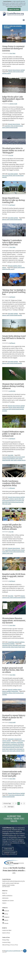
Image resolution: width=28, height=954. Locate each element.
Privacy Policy (5, 940)
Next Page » (11, 807)
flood (3, 745)
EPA (23, 500)
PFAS (3, 504)
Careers (4, 903)
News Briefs (10, 174)
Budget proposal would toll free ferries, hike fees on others (13, 670)
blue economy (21, 740)
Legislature (15, 265)
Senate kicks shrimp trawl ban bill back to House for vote (14, 338)
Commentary (11, 739)
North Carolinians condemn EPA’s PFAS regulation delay (11, 483)
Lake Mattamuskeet (18, 126)
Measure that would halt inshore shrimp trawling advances (13, 386)
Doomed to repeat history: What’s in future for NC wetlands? (13, 717)
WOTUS (23, 460)
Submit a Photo (6, 933)
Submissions (5, 898)
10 (5, 806)
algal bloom (7, 126)
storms (14, 749)
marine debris (5, 551)
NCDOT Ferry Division (7, 693)
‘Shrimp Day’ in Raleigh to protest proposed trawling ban (14, 292)
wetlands (19, 460)
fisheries (10, 71)
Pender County (21, 647)
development (14, 744)
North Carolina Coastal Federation (13, 745)
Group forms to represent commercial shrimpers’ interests (13, 48)
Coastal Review (7, 1)
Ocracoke (17, 747)
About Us (4, 893)
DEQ (23, 499)
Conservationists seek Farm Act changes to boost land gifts (12, 773)
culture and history (6, 744)
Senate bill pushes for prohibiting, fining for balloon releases (12, 527)
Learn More (8, 849)
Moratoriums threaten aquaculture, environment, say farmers (14, 620)
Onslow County (14, 647)
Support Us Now (10, 853)
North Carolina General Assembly (10, 127)
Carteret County (6, 597)
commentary (13, 742)
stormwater (19, 749)
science (7, 749)
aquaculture (5, 645)
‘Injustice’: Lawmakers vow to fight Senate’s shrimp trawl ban (12, 242)
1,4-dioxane (11, 499)
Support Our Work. (14, 9)
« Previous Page (7, 804)
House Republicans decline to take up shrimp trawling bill (13, 200)
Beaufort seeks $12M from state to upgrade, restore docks (13, 576)
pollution (4, 553)
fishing (14, 407)
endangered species (15, 550)
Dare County (5, 175)
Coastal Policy (11, 642)
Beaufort (23, 596)
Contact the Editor (6, 930)
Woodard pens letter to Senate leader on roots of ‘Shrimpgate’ (13, 150)
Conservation (20, 742)
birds (12, 126)
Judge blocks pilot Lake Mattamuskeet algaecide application (13, 99)
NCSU (6, 502)
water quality (14, 460)
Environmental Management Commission (12, 457)
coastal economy (6, 742)
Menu (24, 19)
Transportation (14, 691)
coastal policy (8, 550)
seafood (9, 73)
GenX (3, 502)
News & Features (16, 70)
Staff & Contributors (7, 895)
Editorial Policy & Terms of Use (10, 945)
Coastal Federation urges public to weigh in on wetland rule (13, 434)
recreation (4, 410)
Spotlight (23, 70)
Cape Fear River (17, 499)
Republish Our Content (8, 900)
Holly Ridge (15, 645)
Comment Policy (6, 942)
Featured (10, 70)
